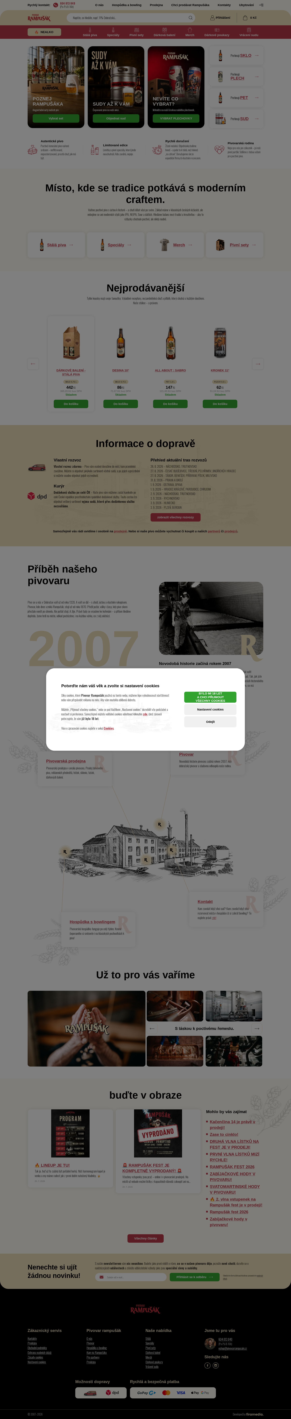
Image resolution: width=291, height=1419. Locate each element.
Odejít (210, 721)
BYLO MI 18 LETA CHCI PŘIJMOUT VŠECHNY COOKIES (210, 697)
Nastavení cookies (210, 709)
